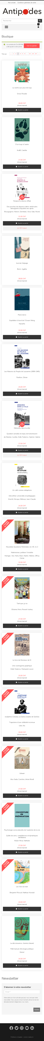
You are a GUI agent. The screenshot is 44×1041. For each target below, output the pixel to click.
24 (33, 54)
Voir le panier (32, 45)
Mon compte (11, 3)
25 (36, 54)
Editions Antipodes (17, 1037)
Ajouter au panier (23, 110)
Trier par (4, 54)
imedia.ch (30, 1037)
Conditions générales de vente (26, 3)
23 (30, 54)
